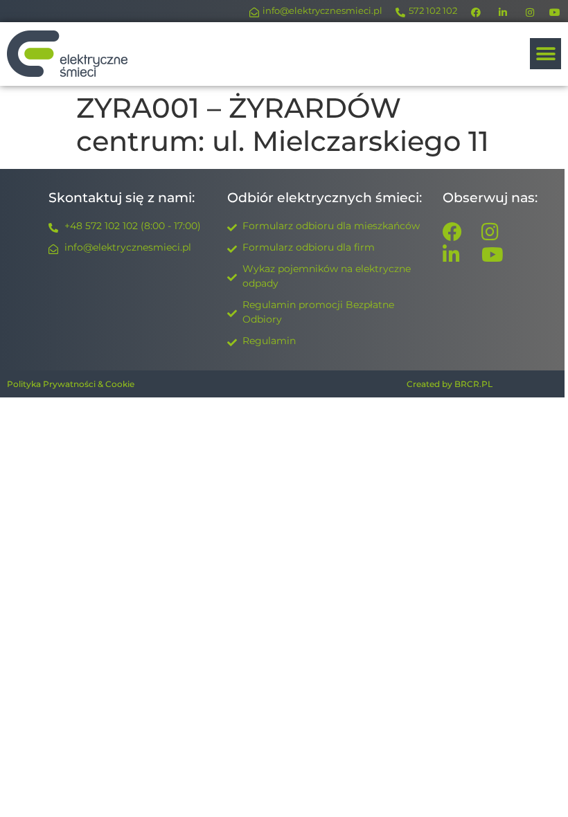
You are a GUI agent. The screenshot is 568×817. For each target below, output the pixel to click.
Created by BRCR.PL (449, 384)
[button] (545, 53)
